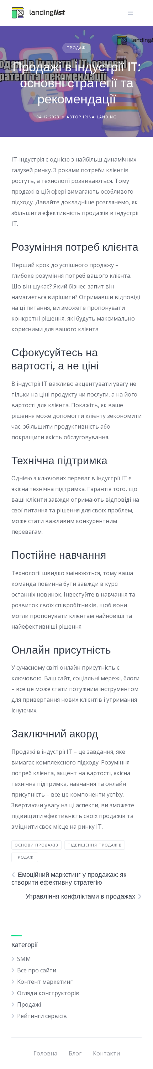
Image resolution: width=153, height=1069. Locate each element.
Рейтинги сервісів (42, 1016)
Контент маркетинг (45, 982)
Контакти (106, 1053)
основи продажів (36, 845)
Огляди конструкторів (48, 993)
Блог (75, 1053)
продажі (25, 857)
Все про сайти (36, 970)
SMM (24, 959)
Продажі (77, 47)
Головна (45, 1053)
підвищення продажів (95, 845)
